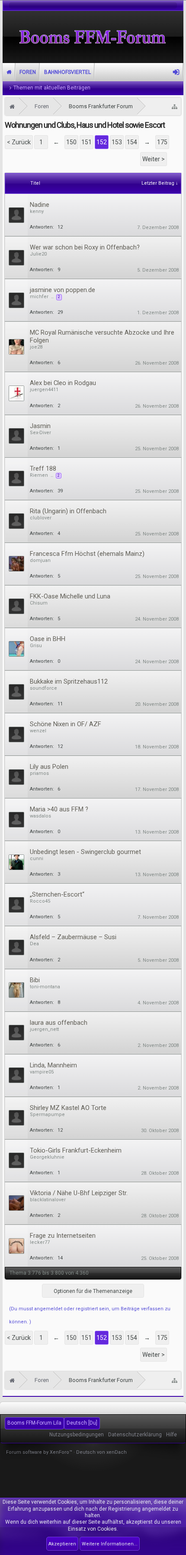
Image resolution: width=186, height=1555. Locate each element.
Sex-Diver (40, 432)
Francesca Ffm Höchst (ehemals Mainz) (87, 554)
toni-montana (45, 987)
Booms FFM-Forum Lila (34, 1423)
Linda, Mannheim (53, 1065)
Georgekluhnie (47, 1157)
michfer (39, 296)
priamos (39, 773)
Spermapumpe (47, 1114)
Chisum (39, 603)
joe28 (36, 347)
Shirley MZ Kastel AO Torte (68, 1108)
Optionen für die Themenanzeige (93, 1291)
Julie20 (38, 254)
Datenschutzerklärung (135, 1435)
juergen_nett (44, 1029)
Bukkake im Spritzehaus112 (69, 681)
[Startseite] (12, 106)
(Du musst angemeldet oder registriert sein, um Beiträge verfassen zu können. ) (89, 1315)
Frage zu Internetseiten (63, 1235)
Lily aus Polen (49, 767)
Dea (34, 944)
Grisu (36, 645)
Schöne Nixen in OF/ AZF (65, 724)
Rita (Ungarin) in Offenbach (68, 511)
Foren (27, 72)
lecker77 (40, 1242)
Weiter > (153, 159)
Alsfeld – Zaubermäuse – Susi (73, 937)
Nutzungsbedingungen (76, 1435)
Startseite (9, 72)
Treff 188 (43, 468)
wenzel (38, 731)
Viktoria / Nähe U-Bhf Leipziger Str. (79, 1193)
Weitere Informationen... (110, 1544)
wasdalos (40, 816)
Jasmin (40, 426)
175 (162, 142)
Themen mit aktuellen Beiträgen (51, 88)
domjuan (40, 560)
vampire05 (42, 1072)
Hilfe (171, 1435)
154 (132, 142)
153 (117, 142)
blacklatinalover (48, 1200)
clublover (40, 518)
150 (71, 142)
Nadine (39, 205)
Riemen (39, 475)
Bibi (35, 980)
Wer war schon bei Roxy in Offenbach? (85, 247)
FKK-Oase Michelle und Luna (70, 596)
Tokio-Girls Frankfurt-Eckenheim (76, 1150)
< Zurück (19, 142)
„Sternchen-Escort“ (57, 894)
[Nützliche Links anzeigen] (174, 106)
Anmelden (176, 72)
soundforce (43, 688)
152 (101, 142)
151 (86, 142)
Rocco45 (40, 901)
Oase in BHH (47, 639)
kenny (37, 211)
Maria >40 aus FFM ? (59, 809)
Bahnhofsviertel (67, 72)
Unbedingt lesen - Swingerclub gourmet (85, 852)
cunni (36, 858)
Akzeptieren (62, 1544)
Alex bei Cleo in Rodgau (63, 383)
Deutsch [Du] (82, 1423)
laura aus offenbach (58, 1023)
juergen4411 (44, 389)
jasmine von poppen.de (62, 290)
